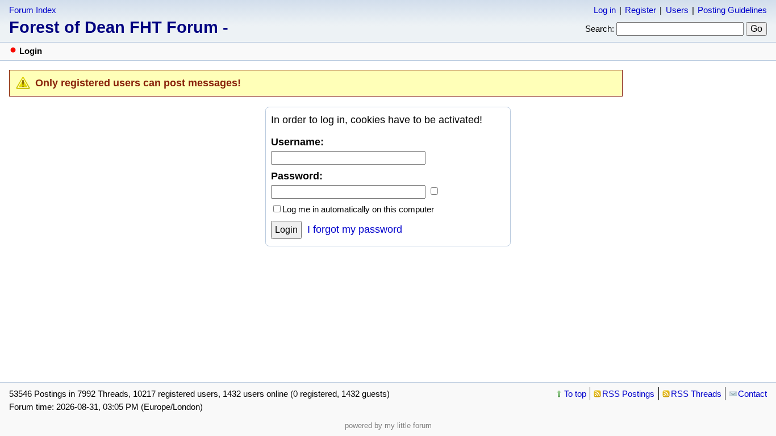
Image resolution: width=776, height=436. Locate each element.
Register (640, 10)
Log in (605, 10)
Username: (297, 142)
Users (677, 10)
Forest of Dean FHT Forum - (118, 27)
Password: (297, 176)
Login (286, 229)
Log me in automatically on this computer (358, 209)
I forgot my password (354, 229)
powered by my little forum (388, 425)
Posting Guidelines (732, 10)
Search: (599, 28)
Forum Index (32, 10)
